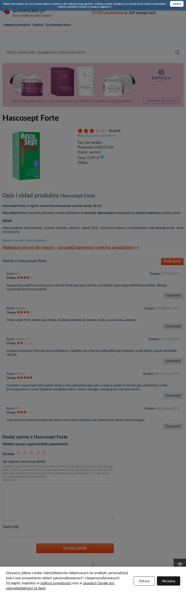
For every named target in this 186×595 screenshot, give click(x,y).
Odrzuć (144, 581)
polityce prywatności (55, 583)
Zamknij (177, 4)
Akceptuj (168, 581)
